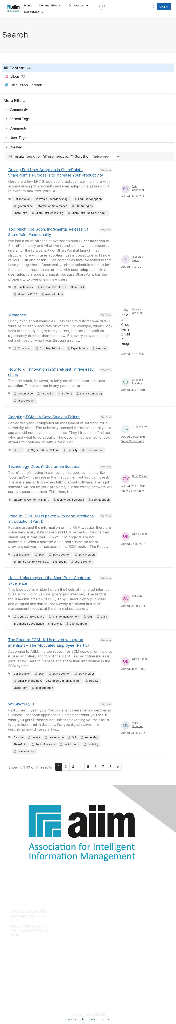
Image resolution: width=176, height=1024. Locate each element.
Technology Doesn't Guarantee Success (44, 466)
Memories (17, 315)
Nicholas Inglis (137, 258)
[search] (103, 6)
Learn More (19, 971)
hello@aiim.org (30, 934)
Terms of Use (20, 1004)
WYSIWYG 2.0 (21, 704)
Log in (163, 6)
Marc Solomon (137, 724)
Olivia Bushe (140, 533)
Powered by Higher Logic (88, 1019)
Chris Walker (140, 426)
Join (14, 963)
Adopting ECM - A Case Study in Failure (44, 417)
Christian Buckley (137, 381)
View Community (132, 441)
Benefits (17, 967)
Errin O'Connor (138, 188)
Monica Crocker (137, 311)
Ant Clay (137, 595)
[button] (50, 5)
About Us (17, 999)
